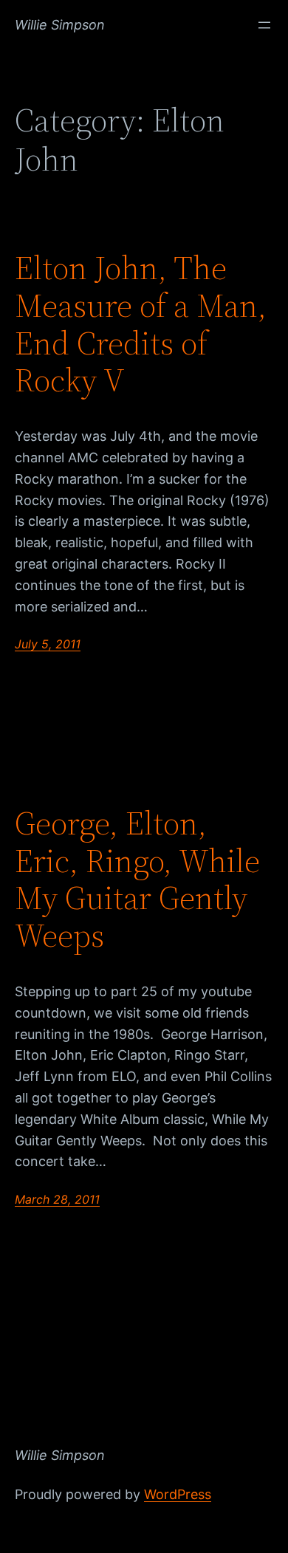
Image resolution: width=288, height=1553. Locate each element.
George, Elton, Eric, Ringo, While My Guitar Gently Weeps (137, 879)
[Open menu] (264, 25)
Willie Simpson (60, 24)
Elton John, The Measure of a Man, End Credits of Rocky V (141, 324)
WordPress (177, 1494)
